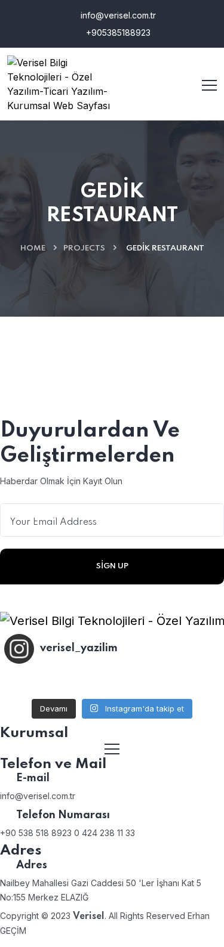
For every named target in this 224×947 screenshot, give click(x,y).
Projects (84, 248)
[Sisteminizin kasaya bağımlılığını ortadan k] (111, 683)
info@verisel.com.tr (117, 15)
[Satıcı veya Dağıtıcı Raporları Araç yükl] (40, 683)
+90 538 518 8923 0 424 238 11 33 (67, 833)
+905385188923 (117, 32)
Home (32, 248)
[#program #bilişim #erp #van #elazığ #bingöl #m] (184, 683)
